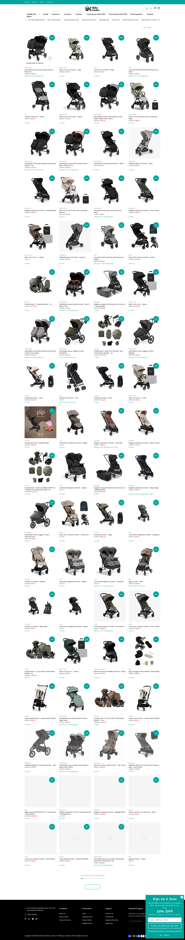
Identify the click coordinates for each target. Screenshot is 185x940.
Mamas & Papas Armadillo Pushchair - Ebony (110, 671)
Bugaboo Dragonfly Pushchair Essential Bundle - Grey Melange (73, 907)
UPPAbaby (132, 161)
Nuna (130, 255)
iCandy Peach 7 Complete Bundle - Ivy (38, 304)
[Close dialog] (181, 897)
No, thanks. (165, 935)
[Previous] (26, 20)
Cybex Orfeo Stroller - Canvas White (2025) (144, 718)
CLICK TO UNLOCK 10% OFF (165, 926)
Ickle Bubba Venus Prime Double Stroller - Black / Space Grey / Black (108, 118)
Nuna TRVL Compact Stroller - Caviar (142, 257)
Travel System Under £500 (117, 14)
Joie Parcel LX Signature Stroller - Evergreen (144, 535)
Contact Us (49, 2)
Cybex (27, 716)
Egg (130, 579)
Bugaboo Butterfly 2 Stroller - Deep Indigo (143, 488)
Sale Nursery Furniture (89, 20)
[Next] (158, 20)
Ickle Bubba (28, 68)
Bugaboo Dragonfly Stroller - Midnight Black (109, 812)
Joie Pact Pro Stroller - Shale (104, 70)
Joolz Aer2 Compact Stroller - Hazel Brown (109, 626)
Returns (34, 2)
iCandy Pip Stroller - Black (103, 398)
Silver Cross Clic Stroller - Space (70, 117)
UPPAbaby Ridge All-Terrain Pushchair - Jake (40, 765)
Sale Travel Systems (54, 20)
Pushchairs (55, 14)
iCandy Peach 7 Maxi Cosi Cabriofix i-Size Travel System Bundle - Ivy (108, 352)
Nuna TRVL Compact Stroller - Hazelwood (74, 535)
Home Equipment (136, 14)
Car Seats (67, 14)
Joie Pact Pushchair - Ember (34, 117)
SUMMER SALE (31, 14)
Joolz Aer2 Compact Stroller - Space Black (40, 859)
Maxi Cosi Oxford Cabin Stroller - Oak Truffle (109, 765)
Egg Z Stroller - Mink (136, 582)
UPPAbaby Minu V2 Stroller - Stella (141, 164)
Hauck (131, 810)
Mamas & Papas (99, 669)
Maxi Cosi (97, 763)
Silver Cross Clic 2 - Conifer (68, 671)
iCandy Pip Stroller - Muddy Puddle (37, 443)
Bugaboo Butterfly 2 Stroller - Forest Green (144, 210)
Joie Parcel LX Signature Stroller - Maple (73, 443)
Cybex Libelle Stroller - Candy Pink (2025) (73, 859)
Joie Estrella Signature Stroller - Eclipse (73, 488)
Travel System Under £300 (96, 14)
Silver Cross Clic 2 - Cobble (34, 257)
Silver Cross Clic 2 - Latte (137, 398)
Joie (95, 68)
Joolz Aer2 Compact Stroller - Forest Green (144, 626)
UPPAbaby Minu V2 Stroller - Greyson (72, 257)
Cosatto (27, 579)
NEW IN (29, 17)
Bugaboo (28, 208)
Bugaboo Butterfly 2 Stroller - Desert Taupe (144, 443)
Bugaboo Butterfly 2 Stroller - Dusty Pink (108, 443)
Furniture (79, 14)
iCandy (27, 302)
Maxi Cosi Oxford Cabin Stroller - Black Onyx (144, 906)
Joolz (95, 624)
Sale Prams (116, 20)
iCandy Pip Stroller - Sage (103, 535)
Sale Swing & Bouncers (71, 20)
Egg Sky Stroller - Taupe (137, 859)
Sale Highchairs (104, 20)
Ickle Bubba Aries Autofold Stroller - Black (109, 164)
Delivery (27, 2)
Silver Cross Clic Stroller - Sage (70, 70)
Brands (45, 14)
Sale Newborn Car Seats (149, 20)
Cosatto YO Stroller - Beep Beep (36, 626)
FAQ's (42, 2)
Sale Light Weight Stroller (36, 20)
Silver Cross (63, 68)
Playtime (150, 14)
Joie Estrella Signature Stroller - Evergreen (109, 582)
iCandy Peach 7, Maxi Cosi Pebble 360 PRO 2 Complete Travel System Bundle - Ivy (40, 489)
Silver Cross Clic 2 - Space (138, 304)
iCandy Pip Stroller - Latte (33, 398)
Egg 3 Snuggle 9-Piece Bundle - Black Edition (144, 671)
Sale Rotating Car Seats (130, 20)
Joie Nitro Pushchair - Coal (68, 398)
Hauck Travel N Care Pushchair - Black (142, 812)
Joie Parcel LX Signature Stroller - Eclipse (73, 626)
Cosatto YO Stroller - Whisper (35, 582)
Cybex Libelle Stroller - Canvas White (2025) (40, 718)
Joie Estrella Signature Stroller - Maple (72, 582)
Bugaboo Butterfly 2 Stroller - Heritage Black (40, 210)
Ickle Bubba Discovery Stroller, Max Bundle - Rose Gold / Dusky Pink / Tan (109, 860)
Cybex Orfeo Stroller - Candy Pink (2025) (39, 906)
